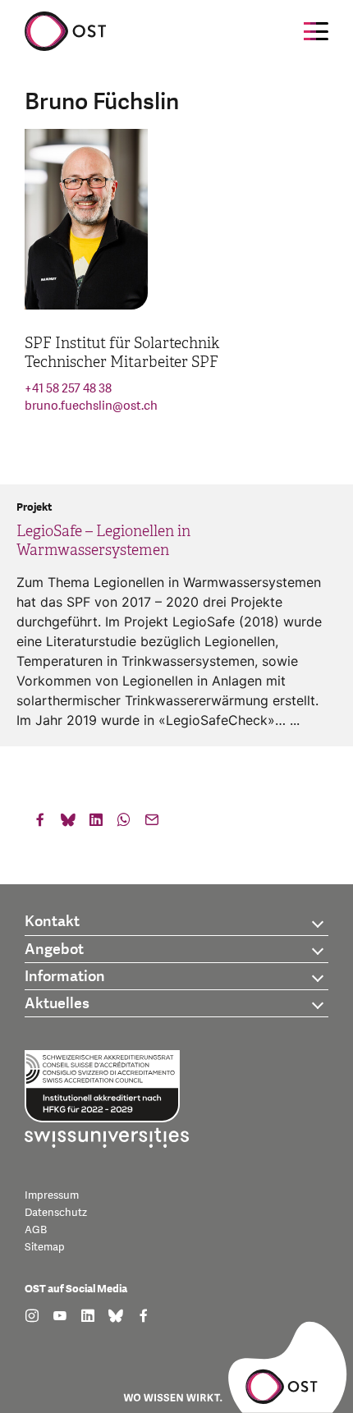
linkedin (96, 823)
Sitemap (45, 1247)
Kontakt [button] (52, 921)
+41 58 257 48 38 (68, 388)
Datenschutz (56, 1212)
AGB (36, 1230)
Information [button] (65, 976)
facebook (40, 823)
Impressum (52, 1195)
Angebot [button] (54, 949)
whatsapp (124, 823)
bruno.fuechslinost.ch (91, 406)
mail (151, 823)
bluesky (68, 823)
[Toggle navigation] (316, 31)
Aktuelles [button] (57, 1003)
